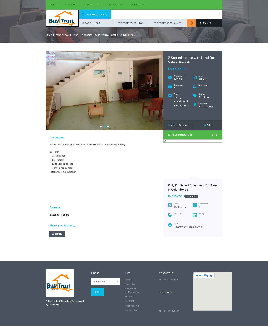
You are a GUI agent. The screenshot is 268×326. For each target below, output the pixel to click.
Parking (65, 214)
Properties (91, 4)
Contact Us (138, 4)
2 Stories (54, 214)
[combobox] (97, 23)
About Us (70, 4)
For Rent (129, 301)
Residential (62, 35)
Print (209, 125)
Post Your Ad (114, 4)
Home (53, 4)
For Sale (129, 296)
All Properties (132, 292)
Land (75, 35)
